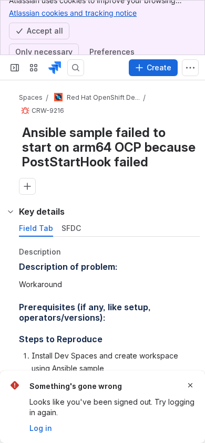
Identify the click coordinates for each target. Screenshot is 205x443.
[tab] (36, 228)
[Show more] (190, 67)
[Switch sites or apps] (33, 67)
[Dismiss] (190, 385)
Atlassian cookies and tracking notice (73, 12)
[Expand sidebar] (14, 67)
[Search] (75, 67)
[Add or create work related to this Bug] (27, 186)
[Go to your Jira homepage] (54, 67)
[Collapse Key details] (10, 211)
